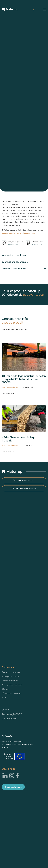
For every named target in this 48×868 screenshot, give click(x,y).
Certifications (9, 718)
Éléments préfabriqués (11, 672)
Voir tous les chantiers (13, 329)
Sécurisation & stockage (11, 693)
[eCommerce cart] (38, 9)
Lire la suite (6, 393)
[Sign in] (34, 9)
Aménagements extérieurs (12, 685)
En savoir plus (13, 244)
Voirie (4, 697)
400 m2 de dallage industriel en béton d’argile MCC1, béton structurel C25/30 (24, 379)
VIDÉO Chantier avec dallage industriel (18, 439)
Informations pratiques (14, 255)
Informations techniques (15, 261)
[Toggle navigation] (44, 10)
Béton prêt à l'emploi (10, 676)
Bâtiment (5, 689)
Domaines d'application (14, 268)
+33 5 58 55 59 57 (25, 480)
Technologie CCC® (12, 714)
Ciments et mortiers (10, 681)
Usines (5, 709)
